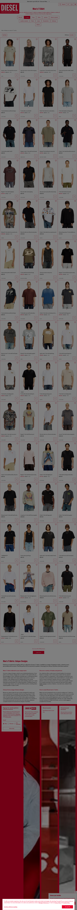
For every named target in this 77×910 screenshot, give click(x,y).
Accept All (67, 906)
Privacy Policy (57, 902)
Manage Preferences (44, 902)
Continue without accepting (10, 906)
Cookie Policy (66, 902)
